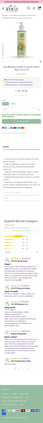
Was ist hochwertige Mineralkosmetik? (14, 132)
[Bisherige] (2, 61)
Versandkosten (23, 95)
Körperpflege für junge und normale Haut (22, 15)
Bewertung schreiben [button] (21, 230)
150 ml (5, 104)
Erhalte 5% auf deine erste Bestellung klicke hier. (21, 2)
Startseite (5, 15)
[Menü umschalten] (3, 8)
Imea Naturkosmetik (21, 417)
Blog (21, 404)
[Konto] (34, 7)
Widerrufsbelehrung (9, 404)
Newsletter (24, 394)
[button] (21, 74)
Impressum (6, 397)
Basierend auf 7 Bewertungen (16, 227)
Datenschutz (17, 397)
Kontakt (14, 394)
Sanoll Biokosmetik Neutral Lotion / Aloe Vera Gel (16, 18)
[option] (21, 40)
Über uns (5, 394)
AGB (27, 397)
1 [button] (20, 61)
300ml (13, 104)
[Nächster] (40, 61)
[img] (16, 258)
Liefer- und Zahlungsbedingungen (14, 401)
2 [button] (19, 369)
